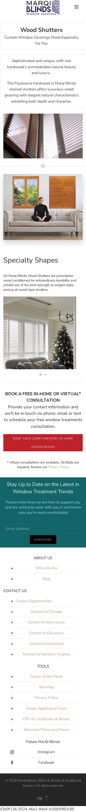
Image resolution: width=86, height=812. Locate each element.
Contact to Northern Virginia (46, 654)
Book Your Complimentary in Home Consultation (43, 443)
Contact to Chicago (46, 611)
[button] (47, 798)
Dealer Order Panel (46, 676)
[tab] (40, 374)
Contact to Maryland (46, 643)
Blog (46, 578)
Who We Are (46, 568)
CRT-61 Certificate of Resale (46, 719)
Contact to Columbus (46, 633)
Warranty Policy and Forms (46, 729)
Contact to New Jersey (46, 622)
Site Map (46, 687)
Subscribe (43, 539)
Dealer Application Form (46, 708)
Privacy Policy (58, 467)
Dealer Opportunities (34, 601)
